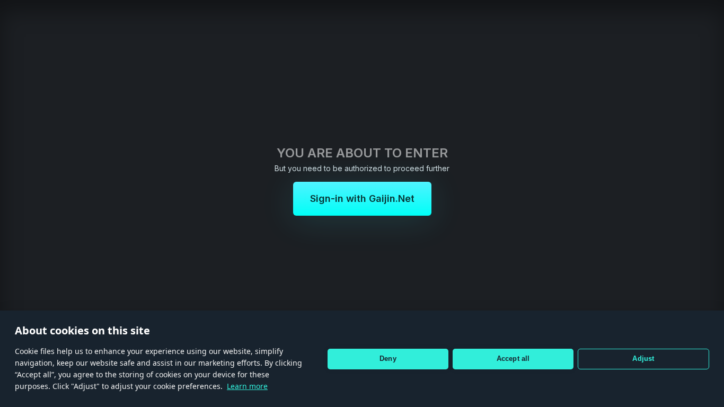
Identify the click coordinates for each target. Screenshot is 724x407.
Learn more (247, 386)
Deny (387, 358)
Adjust (643, 358)
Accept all (513, 358)
